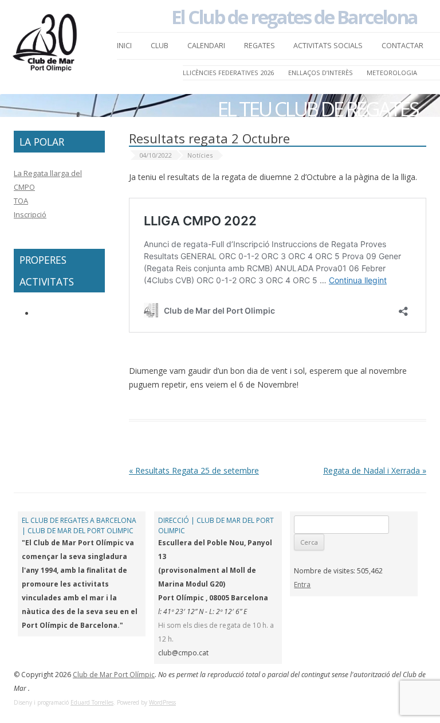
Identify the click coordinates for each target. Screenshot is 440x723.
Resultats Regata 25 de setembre (194, 470)
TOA (21, 201)
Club (159, 45)
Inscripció (30, 214)
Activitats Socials (328, 45)
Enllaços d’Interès (320, 72)
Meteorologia (392, 72)
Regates (259, 45)
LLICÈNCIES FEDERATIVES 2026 (228, 72)
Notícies (200, 155)
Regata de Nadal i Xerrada (374, 470)
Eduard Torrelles (91, 702)
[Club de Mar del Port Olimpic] (45, 45)
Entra (302, 584)
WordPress (162, 702)
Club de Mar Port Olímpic (114, 674)
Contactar (402, 45)
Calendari (206, 45)
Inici (124, 45)
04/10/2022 (155, 155)
